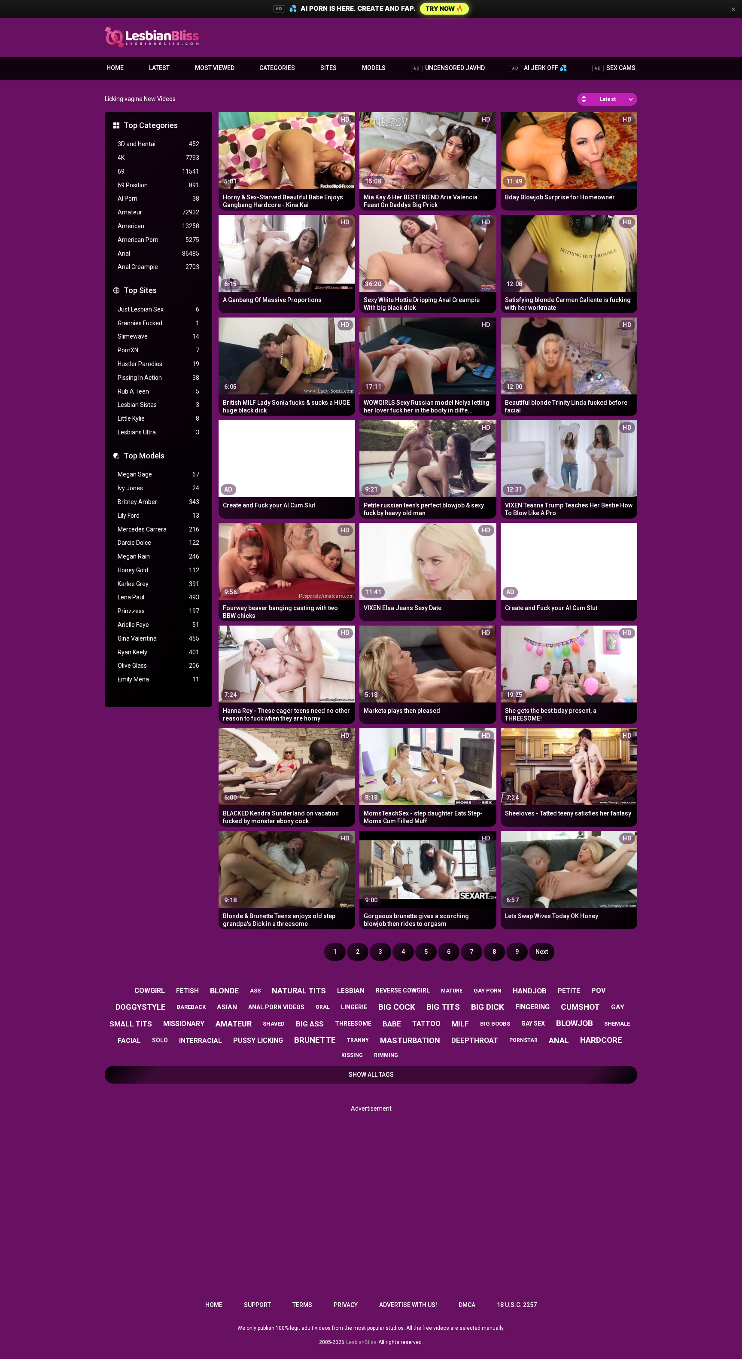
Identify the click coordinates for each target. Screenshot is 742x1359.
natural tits (299, 990)
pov (598, 990)
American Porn (158, 239)
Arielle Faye (158, 624)
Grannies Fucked (158, 323)
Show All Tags (371, 1074)
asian (227, 1007)
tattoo (426, 1024)
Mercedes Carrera (158, 529)
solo (160, 1040)
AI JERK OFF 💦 (539, 67)
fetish (187, 991)
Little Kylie (158, 418)
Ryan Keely (158, 652)
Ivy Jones (158, 488)
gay (617, 1007)
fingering (532, 1007)
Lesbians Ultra (158, 432)
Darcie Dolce (158, 542)
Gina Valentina (158, 638)
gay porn (488, 990)
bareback (191, 1007)
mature (451, 991)
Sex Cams (615, 67)
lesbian (351, 991)
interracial (200, 1040)
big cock (396, 1007)
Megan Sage (158, 474)
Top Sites (140, 290)
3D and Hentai (158, 143)
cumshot (580, 1007)
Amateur (158, 212)
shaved (274, 1023)
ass (255, 990)
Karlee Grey (158, 583)
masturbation (410, 1040)
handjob (530, 990)
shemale (617, 1023)
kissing (352, 1055)
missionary (183, 1024)
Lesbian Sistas (158, 404)
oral (323, 1007)
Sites (328, 67)
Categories (277, 67)
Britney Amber (158, 501)
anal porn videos (276, 1007)
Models (374, 67)
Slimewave (158, 336)
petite (569, 991)
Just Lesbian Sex (158, 309)
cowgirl (149, 990)
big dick (487, 1007)
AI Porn (158, 198)
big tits (443, 1007)
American (158, 226)
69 (158, 171)
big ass (310, 1024)
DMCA (467, 1304)
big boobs (495, 1023)
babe (392, 1024)
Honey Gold (158, 570)
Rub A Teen (158, 391)
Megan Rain (158, 556)
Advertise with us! (408, 1304)
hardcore (601, 1040)
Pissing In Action (158, 377)
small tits (130, 1024)
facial (129, 1040)
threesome (353, 1023)
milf (460, 1024)
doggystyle (140, 1006)
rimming (386, 1055)
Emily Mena (158, 679)
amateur (234, 1023)
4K (158, 157)
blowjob (574, 1023)
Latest (159, 67)
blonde (224, 990)
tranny (358, 1040)
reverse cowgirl (403, 990)
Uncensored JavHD (449, 67)
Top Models (144, 455)
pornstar (523, 1040)
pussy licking (258, 1040)
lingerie (354, 1007)
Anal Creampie (158, 266)
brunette (315, 1040)
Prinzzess (158, 611)
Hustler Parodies (158, 363)
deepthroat (474, 1040)
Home (115, 67)
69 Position (158, 185)
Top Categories (151, 125)
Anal (158, 253)
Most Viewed (214, 67)
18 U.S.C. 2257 (517, 1304)
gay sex (533, 1023)
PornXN (158, 350)
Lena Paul (158, 597)
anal (559, 1040)
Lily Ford (158, 515)
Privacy (346, 1304)
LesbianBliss (361, 1342)
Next (541, 951)
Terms (302, 1304)
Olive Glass (158, 665)
